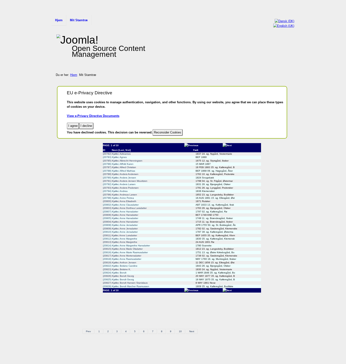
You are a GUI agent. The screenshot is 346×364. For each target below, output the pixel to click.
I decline (86, 126)
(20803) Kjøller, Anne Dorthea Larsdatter (125, 208)
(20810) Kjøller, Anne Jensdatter (120, 232)
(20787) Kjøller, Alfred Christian (119, 167)
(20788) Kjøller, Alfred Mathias (119, 171)
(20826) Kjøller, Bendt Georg (118, 276)
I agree (73, 126)
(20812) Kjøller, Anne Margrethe (120, 238)
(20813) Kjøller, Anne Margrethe (120, 242)
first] (128, 150)
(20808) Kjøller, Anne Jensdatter (120, 225)
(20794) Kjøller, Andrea (115, 191)
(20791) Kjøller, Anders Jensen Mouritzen (125, 181)
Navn (115, 150)
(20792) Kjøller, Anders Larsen (119, 184)
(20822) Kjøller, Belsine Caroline (120, 266)
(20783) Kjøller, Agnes (115, 157)
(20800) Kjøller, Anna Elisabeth (119, 201)
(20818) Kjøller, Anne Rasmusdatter (122, 259)
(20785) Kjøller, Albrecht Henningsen (122, 160)
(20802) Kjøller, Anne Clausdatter (121, 204)
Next (191, 331)
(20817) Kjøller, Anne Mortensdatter (122, 255)
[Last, (121, 150)
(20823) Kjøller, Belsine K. (117, 269)
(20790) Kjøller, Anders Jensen (119, 177)
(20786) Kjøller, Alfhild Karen (118, 164)
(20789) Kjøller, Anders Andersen (120, 174)
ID (104, 150)
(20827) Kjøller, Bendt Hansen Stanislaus (125, 282)
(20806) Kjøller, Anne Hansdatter (120, 215)
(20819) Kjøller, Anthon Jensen (119, 262)
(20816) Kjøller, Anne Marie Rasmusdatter (125, 252)
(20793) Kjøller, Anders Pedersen (121, 187)
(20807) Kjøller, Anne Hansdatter (120, 211)
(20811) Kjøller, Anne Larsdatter (120, 235)
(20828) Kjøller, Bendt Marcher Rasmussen (126, 286)
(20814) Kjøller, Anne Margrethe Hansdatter (126, 245)
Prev (88, 331)
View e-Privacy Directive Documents (93, 116)
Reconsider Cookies (167, 132)
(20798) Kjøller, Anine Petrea (118, 198)
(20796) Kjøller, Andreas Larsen (120, 194)
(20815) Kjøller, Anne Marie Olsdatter (123, 249)
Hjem (59, 20)
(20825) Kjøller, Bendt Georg (118, 279)
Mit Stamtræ (79, 20)
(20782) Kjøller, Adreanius (117, 154)
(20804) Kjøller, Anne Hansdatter (120, 221)
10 (180, 331)
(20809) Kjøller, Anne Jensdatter (120, 228)
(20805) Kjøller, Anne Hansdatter (120, 218)
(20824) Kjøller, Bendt (114, 272)
